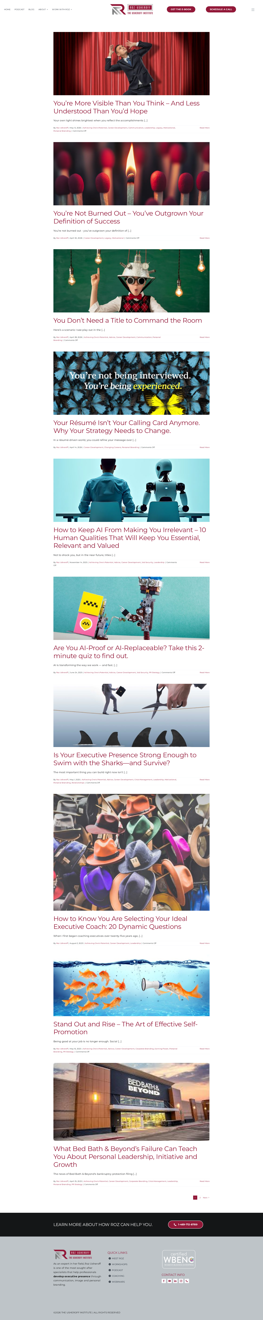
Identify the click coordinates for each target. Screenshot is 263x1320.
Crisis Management (143, 779)
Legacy (159, 128)
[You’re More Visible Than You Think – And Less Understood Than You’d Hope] (131, 63)
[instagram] (181, 1281)
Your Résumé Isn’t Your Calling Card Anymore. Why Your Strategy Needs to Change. (126, 427)
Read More (205, 128)
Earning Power (161, 1049)
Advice (112, 337)
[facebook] (164, 1281)
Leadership (150, 128)
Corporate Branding (144, 1049)
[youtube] (169, 1281)
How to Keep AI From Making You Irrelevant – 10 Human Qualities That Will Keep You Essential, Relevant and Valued (129, 537)
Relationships (78, 783)
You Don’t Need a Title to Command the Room (127, 320)
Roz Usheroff (62, 128)
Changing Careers (112, 447)
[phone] (187, 1281)
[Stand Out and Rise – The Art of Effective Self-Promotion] (131, 985)
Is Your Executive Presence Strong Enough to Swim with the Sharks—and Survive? (124, 759)
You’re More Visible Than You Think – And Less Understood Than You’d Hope (126, 107)
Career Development (117, 128)
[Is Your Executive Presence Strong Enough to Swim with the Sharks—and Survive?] (131, 715)
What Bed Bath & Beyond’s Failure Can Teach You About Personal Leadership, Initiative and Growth (125, 1156)
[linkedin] (175, 1281)
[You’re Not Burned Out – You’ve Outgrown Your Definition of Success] (131, 173)
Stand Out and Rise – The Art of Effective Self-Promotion (125, 1028)
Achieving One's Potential (95, 128)
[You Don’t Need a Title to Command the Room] (131, 280)
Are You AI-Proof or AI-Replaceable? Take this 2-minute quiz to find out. (128, 652)
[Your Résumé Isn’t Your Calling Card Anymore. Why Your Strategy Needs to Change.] (131, 383)
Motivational (169, 128)
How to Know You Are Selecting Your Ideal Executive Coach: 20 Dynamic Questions (120, 923)
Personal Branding (62, 131)
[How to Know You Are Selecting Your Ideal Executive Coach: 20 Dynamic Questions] (131, 852)
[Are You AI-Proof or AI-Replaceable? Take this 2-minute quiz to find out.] (131, 608)
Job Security (147, 562)
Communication (136, 128)
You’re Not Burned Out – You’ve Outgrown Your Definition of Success (128, 217)
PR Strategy (154, 672)
